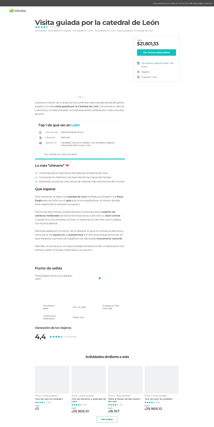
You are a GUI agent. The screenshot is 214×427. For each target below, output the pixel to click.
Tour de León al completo (49, 399)
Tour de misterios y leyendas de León (88, 400)
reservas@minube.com (203, 3)
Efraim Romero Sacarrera (53, 90)
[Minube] (17, 10)
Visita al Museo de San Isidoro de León (124, 400)
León (75, 125)
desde (37, 406)
